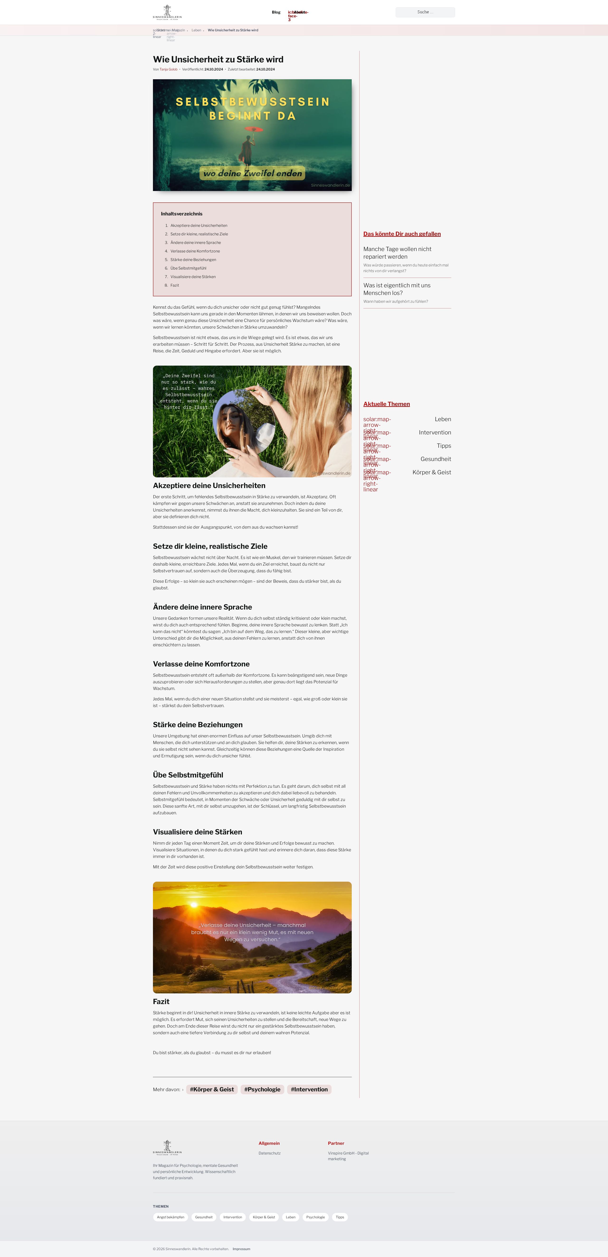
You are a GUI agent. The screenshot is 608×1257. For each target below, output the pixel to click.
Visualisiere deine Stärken (193, 277)
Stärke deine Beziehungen (193, 259)
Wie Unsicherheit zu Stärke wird (233, 30)
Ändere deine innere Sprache (196, 242)
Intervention (311, 1089)
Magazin (178, 30)
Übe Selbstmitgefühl (188, 268)
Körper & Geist (213, 1089)
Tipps (340, 1217)
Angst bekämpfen (170, 1217)
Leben (196, 30)
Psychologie (264, 1089)
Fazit (175, 285)
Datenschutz (270, 1153)
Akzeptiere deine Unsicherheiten (199, 225)
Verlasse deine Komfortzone (195, 251)
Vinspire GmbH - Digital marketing (357, 1156)
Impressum (241, 1249)
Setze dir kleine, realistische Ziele (199, 234)
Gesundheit (204, 1217)
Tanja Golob (168, 69)
